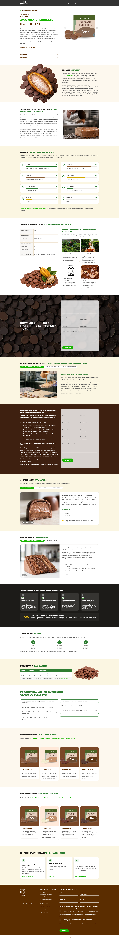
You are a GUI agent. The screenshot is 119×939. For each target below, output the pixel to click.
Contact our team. (64, 678)
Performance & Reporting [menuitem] (46, 894)
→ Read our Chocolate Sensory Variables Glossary (33, 208)
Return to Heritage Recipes (30, 10)
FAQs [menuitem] (41, 901)
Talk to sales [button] (52, 876)
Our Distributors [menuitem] (44, 903)
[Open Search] (95, 2)
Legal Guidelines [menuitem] (44, 912)
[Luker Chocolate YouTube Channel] (26, 903)
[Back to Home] (24, 3)
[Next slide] (97, 28)
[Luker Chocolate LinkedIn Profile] (29, 903)
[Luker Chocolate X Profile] (32, 903)
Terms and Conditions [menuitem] (45, 909)
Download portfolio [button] (28, 876)
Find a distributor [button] (80, 876)
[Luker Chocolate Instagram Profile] (23, 903)
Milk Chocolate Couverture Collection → (40, 738)
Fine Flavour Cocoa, (67, 75)
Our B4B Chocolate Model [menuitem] (46, 899)
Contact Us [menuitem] (42, 892)
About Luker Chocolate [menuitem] (45, 897)
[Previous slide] (65, 28)
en (98, 2)
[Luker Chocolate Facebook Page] (21, 903)
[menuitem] (43, 3)
